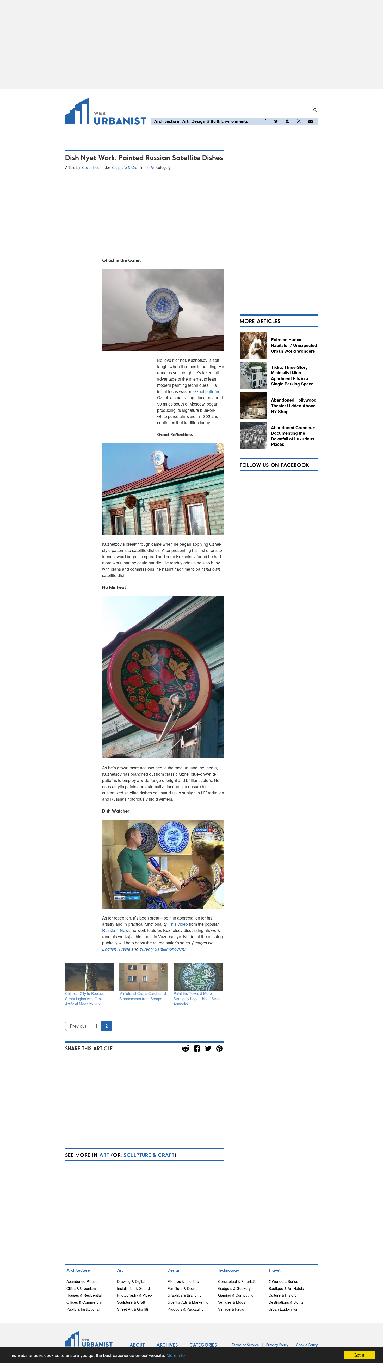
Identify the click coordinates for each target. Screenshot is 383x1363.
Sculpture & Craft (125, 167)
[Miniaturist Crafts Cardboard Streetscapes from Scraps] (143, 977)
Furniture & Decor (182, 1288)
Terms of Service (245, 1344)
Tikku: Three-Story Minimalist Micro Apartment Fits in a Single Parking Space (292, 375)
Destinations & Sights (286, 1302)
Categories (203, 1344)
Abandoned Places (81, 1281)
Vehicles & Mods (231, 1302)
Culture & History (282, 1295)
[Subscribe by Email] (311, 121)
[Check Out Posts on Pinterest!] (287, 121)
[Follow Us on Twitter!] (276, 121)
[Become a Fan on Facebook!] (265, 121)
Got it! (360, 1355)
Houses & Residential (84, 1295)
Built (215, 121)
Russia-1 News (116, 930)
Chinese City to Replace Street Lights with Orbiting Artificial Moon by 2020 (86, 998)
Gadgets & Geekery (234, 1288)
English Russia (116, 949)
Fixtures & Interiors (183, 1281)
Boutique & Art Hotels (286, 1288)
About (137, 1344)
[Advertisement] (191, 44)
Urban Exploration (283, 1309)
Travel (275, 1270)
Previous (78, 1025)
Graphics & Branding (185, 1295)
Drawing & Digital (131, 1281)
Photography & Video (134, 1295)
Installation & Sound (133, 1288)
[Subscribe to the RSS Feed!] (299, 121)
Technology (228, 1270)
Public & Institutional (83, 1309)
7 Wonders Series (283, 1281)
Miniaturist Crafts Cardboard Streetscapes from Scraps (142, 996)
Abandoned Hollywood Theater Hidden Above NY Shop (294, 405)
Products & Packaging (186, 1309)
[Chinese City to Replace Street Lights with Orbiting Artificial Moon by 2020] (89, 977)
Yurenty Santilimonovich (161, 949)
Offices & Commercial (84, 1302)
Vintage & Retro (231, 1309)
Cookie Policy (307, 1344)
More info (175, 1355)
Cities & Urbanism (81, 1288)
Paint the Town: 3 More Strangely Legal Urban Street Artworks (197, 998)
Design (198, 121)
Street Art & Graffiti (132, 1309)
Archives (167, 1344)
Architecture (166, 121)
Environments (234, 121)
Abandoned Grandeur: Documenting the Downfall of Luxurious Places (293, 436)
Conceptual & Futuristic (237, 1281)
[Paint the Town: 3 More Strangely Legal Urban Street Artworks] (198, 977)
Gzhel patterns (206, 391)
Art (185, 121)
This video (178, 924)
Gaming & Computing (236, 1295)
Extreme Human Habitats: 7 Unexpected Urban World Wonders (294, 345)
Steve (86, 167)
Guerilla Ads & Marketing (188, 1302)
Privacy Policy (277, 1344)
